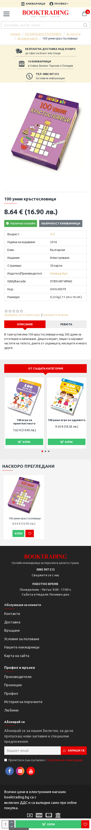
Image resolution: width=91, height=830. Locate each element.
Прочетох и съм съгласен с (45, 760)
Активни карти (27, 38)
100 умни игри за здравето (66, 420)
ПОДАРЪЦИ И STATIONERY (43, 34)
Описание (25, 324)
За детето (73, 34)
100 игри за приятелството (24, 422)
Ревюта (66, 324)
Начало (16, 34)
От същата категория (45, 368)
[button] (42, 451)
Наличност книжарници (60, 223)
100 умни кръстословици (25, 518)
